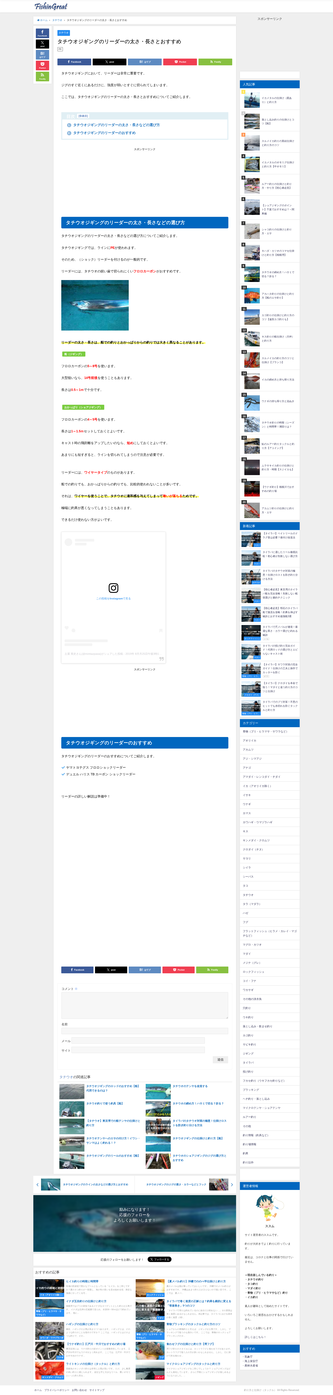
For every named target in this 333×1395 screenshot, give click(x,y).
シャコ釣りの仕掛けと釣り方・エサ (277, 231)
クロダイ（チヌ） (253, 849)
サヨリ (247, 858)
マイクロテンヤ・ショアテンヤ (262, 1107)
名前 (64, 1024)
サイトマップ (96, 1390)
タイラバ (248, 1062)
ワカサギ (248, 990)
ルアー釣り (249, 1117)
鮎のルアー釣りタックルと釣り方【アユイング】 (278, 446)
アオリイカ (249, 740)
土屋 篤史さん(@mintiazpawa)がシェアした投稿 (94, 653)
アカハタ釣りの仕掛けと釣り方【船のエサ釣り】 (278, 296)
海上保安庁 (251, 1361)
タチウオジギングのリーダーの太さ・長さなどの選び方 (114, 125)
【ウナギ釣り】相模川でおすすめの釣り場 (278, 489)
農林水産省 (251, 1365)
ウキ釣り (248, 1017)
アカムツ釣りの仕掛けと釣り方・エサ (278, 510)
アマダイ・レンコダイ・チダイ (262, 776)
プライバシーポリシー (56, 1390)
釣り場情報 (249, 1144)
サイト (66, 1050)
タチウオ (64, 32)
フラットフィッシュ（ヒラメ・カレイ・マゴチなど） (270, 933)
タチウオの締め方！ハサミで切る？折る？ (278, 274)
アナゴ (247, 767)
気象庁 (249, 1356)
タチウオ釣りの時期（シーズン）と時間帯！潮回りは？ (278, 424)
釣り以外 (248, 1162)
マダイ (247, 953)
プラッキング (251, 1089)
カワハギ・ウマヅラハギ (257, 822)
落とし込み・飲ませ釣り (257, 1026)
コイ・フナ (249, 980)
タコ (245, 885)
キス (245, 831)
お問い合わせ (79, 1390)
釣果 (245, 1153)
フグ (245, 922)
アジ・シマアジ (252, 758)
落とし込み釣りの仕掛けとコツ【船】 (278, 121)
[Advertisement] (103, 181)
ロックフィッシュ (253, 971)
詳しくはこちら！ (255, 1337)
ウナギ (247, 804)
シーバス (248, 876)
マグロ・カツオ (252, 944)
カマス (247, 813)
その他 (247, 1126)
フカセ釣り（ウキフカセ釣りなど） (264, 1080)
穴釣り (247, 1008)
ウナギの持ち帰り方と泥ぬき (278, 401)
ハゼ (245, 913)
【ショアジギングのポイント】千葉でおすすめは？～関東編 (278, 209)
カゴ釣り (248, 1035)
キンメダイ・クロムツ (256, 840)
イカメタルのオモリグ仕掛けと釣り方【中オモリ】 (278, 164)
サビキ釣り (249, 1044)
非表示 (83, 116)
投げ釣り (248, 1071)
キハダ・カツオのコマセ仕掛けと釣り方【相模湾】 (278, 253)
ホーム (38, 1390)
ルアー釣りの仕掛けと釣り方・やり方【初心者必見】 (277, 186)
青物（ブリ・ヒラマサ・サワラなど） (266, 731)
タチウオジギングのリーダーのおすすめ (102, 133)
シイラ (247, 867)
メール (66, 1040)
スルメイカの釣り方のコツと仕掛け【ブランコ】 (278, 360)
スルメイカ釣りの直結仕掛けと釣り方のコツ (278, 143)
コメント (69, 988)
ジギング (248, 1053)
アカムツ (248, 749)
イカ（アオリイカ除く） (257, 786)
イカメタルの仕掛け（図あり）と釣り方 (277, 100)
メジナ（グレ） (252, 962)
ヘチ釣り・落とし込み (256, 1098)
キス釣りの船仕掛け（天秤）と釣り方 (278, 338)
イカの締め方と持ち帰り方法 (278, 379)
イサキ (247, 795)
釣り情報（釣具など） (256, 1135)
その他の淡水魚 (252, 999)
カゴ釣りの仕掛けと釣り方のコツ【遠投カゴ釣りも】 (278, 317)
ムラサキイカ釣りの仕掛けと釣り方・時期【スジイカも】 (278, 467)
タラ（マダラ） (252, 904)
